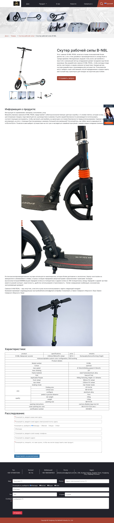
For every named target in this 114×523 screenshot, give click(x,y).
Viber (58, 426)
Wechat (44, 426)
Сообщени (9, 500)
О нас (58, 4)
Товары (13, 36)
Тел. (10, 494)
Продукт (42, 4)
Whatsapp (36, 426)
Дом (27, 4)
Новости (73, 4)
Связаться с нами (88, 7)
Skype (51, 426)
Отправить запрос (66, 78)
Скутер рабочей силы (26, 36)
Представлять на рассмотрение (27, 456)
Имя (10, 481)
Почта (61, 481)
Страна (61, 494)
